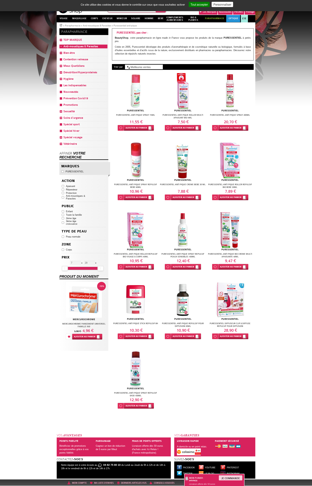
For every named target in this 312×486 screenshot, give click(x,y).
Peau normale (73, 236)
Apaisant (70, 186)
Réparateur (71, 189)
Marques (209, 11)
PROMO (238, 11)
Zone (66, 244)
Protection (71, 193)
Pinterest (233, 467)
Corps (69, 249)
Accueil (61, 24)
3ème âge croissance (71, 222)
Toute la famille (74, 214)
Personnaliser (222, 4)
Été (244, 18)
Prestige (250, 11)
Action (68, 181)
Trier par (118, 67)
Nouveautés (225, 11)
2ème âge (71, 218)
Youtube (210, 467)
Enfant (69, 211)
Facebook (189, 467)
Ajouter (136, 128)
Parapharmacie (73, 25)
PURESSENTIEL (75, 171)
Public (68, 206)
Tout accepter (199, 4)
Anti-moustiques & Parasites (97, 25)
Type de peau (74, 231)
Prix (66, 257)
